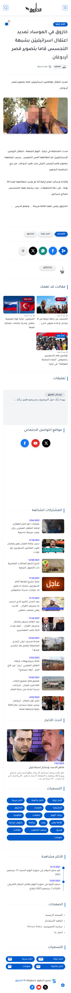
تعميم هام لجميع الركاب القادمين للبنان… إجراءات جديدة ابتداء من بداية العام (25, 685)
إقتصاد (37, 808)
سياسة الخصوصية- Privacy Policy (45, 926)
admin (57, 67)
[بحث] (5, 7)
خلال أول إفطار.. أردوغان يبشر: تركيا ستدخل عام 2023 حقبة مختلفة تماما (23, 705)
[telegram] (25, 987)
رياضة (32, 823)
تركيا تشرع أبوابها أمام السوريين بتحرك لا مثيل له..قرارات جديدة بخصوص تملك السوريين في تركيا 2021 (23, 587)
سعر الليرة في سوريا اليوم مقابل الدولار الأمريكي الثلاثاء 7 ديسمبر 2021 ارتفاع (33, 886)
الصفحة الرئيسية (54, 915)
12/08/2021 (33, 560)
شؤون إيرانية (16, 823)
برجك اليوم (56, 815)
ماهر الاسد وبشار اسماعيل (46, 767)
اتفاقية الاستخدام (54, 920)
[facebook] (25, 443)
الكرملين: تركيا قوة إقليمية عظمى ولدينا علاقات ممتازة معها (19, 323)
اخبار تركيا (60, 24)
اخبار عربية (17, 800)
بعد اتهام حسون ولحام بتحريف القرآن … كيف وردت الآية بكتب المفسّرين (24, 626)
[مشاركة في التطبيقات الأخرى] (23, 251)
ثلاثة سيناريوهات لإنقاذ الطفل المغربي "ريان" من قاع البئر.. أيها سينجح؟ (23, 665)
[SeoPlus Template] (54, 981)
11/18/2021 (34, 540)
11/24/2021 (34, 618)
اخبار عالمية (37, 800)
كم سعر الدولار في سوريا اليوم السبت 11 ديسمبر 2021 (33, 872)
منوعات (58, 837)
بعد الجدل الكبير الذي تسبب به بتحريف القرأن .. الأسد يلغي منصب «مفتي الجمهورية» (24, 607)
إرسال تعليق (55, 395)
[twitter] (46, 443)
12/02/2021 (34, 638)
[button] (53, 251)
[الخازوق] (35, 7)
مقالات (17, 830)
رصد (43, 823)
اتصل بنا (58, 932)
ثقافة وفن (56, 823)
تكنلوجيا (18, 815)
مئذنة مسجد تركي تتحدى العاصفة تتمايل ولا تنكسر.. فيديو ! (24, 646)
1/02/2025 (59, 763)
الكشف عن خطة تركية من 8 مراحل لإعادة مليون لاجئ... (52, 321)
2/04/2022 (34, 520)
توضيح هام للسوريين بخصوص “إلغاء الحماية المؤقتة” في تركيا (55, 360)
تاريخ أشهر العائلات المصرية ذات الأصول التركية (23, 566)
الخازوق (30, 234)
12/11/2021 (55, 867)
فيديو (59, 830)
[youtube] (35, 443)
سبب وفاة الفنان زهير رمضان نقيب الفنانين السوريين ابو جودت (23, 548)
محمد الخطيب (38, 830)
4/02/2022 (34, 697)
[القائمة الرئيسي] (65, 7)
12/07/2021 (55, 881)
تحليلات (36, 815)
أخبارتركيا (57, 808)
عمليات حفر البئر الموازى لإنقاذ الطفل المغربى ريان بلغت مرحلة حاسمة (25, 528)
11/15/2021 (34, 598)
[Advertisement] (35, 478)
